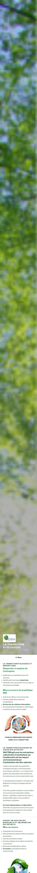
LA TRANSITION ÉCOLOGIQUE (13, 646)
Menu (20, 657)
